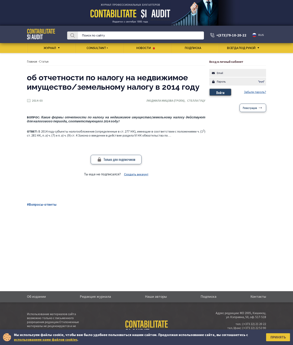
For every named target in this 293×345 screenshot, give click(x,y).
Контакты (258, 297)
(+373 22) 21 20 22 (254, 324)
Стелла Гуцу (196, 100)
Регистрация (250, 108)
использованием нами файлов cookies (45, 339)
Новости (143, 48)
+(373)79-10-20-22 (231, 35)
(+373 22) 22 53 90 (254, 328)
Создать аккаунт (136, 174)
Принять (278, 337)
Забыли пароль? (255, 92)
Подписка (193, 48)
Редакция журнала (95, 297)
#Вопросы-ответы (41, 204)
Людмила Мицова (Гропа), (166, 100)
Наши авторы (156, 297)
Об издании (36, 297)
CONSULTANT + (97, 48)
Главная (32, 61)
